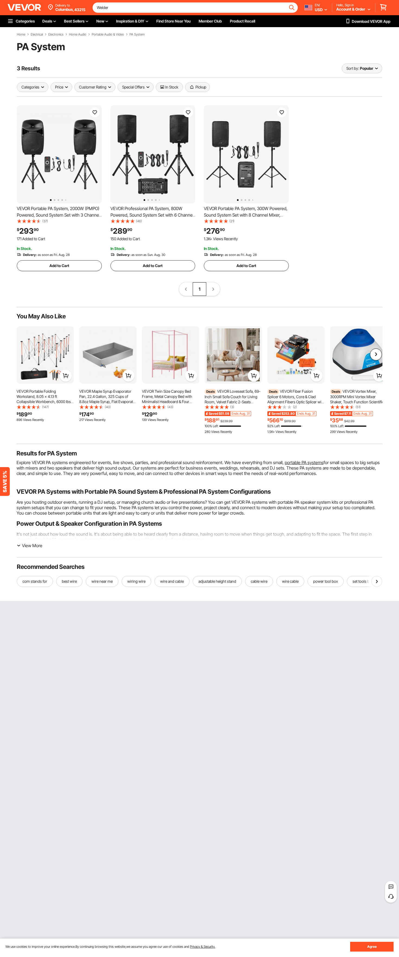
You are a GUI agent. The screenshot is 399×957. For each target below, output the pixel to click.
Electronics (56, 34)
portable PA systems (304, 462)
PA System (137, 34)
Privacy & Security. (202, 947)
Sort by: (352, 68)
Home (21, 34)
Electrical (37, 34)
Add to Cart (59, 265)
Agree (372, 947)
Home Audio (77, 34)
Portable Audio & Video (108, 34)
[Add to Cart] (66, 376)
